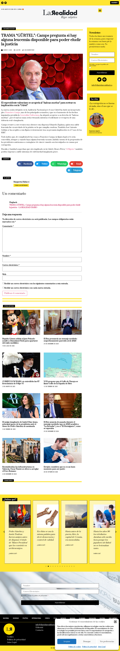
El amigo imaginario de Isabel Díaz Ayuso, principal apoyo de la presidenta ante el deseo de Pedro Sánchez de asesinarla (20, 424)
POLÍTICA (25, 618)
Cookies (10, 637)
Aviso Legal (101, 647)
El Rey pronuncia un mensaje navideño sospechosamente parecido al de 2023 (60, 340)
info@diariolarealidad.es (102, 85)
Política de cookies (74, 647)
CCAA (55, 618)
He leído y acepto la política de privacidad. (98, 65)
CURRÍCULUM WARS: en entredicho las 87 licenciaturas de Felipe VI (20, 382)
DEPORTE (63, 618)
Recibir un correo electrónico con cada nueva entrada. (27, 288)
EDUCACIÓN (92, 618)
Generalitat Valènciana (29, 115)
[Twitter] (2, 3)
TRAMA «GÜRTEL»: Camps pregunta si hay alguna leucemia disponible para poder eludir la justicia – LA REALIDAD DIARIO (44, 206)
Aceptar (66, 641)
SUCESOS (72, 618)
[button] (115, 622)
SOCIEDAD (16, 618)
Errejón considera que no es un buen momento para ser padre (59, 468)
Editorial (39, 627)
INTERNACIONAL (36, 618)
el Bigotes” (70, 149)
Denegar (87, 641)
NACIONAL (6, 618)
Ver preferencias (107, 641)
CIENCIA (47, 618)
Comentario (8, 226)
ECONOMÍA (82, 618)
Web (4, 274)
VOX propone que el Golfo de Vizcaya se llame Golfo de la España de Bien (61, 382)
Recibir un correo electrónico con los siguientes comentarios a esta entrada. (36, 284)
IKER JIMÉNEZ (113, 618)
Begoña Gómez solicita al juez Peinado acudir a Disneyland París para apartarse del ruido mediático (20, 341)
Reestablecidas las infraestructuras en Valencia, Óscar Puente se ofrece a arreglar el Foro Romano (20, 469)
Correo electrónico (10, 265)
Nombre (6, 256)
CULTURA (102, 618)
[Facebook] (5, 3)
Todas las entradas (21, 185)
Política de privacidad (89, 647)
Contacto (39, 630)
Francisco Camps (12, 112)
